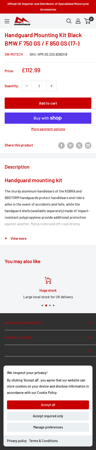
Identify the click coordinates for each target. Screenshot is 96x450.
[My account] (78, 21)
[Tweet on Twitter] (79, 145)
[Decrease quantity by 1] (27, 86)
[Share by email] (88, 145)
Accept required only (48, 416)
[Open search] (69, 21)
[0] (87, 21)
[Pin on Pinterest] (70, 145)
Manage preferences (48, 427)
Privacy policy (17, 441)
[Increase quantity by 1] (51, 86)
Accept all (48, 405)
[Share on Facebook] (61, 145)
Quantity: (12, 86)
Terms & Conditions (43, 441)
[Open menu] (7, 21)
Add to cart (48, 103)
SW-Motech (14, 54)
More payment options (48, 129)
